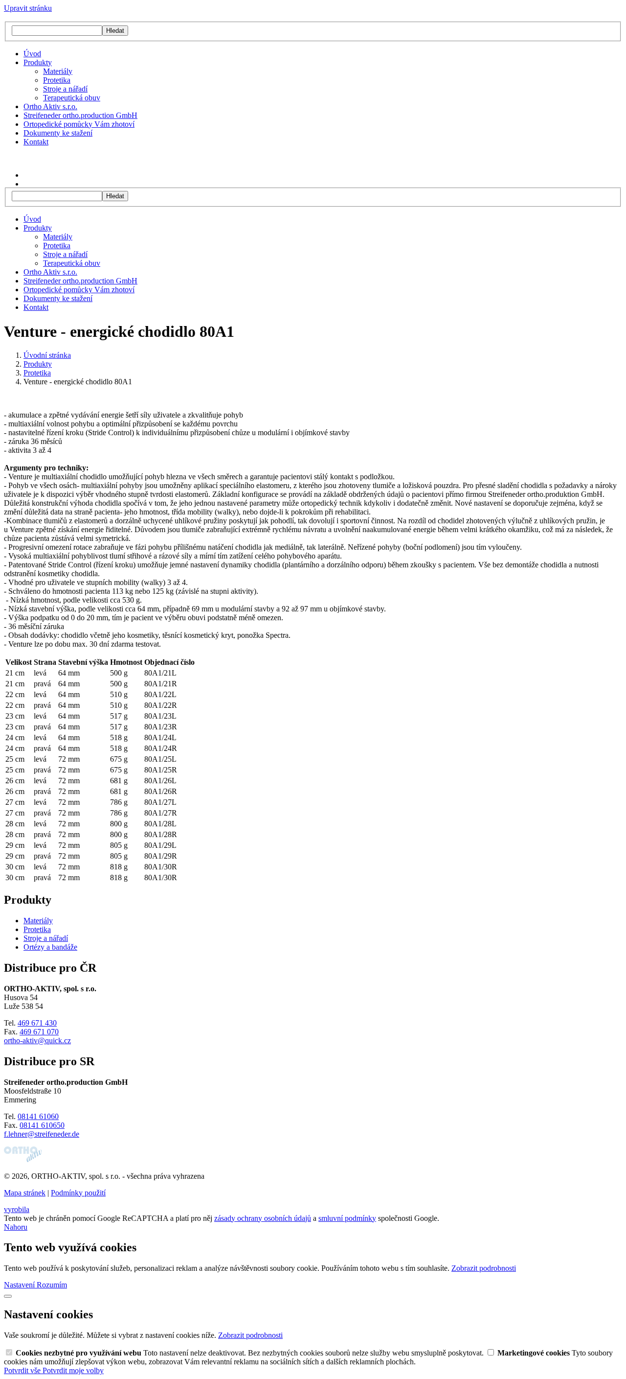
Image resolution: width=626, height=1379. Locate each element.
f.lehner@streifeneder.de (41, 1134)
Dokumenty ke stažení (57, 133)
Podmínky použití (78, 1193)
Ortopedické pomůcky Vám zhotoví (78, 124)
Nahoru (15, 1227)
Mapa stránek (24, 1193)
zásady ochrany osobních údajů (262, 1218)
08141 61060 (38, 1116)
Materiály (57, 71)
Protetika (56, 80)
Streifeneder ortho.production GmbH (80, 115)
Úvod (32, 53)
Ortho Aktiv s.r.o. (50, 106)
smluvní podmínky (347, 1218)
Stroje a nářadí (65, 89)
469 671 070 (39, 1032)
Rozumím (52, 1285)
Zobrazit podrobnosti (483, 1268)
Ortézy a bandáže (50, 947)
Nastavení (20, 1285)
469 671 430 (37, 1023)
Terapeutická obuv (71, 97)
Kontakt (35, 142)
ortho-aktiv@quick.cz (37, 1040)
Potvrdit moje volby (73, 1370)
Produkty (37, 62)
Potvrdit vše (23, 1370)
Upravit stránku (28, 8)
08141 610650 (42, 1125)
